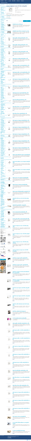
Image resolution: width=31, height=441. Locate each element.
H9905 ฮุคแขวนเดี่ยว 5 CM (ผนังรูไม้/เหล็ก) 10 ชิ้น (21, 65)
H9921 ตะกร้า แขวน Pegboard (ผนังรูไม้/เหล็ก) (20, 177)
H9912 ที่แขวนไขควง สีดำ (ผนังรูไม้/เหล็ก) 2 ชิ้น (21, 385)
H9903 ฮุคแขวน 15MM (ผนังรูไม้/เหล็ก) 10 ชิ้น (20, 51)
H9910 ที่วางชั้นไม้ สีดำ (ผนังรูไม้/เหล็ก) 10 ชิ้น (20, 370)
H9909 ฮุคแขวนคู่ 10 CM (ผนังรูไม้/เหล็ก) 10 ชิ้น (21, 92)
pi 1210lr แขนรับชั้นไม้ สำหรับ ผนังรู (19, 430)
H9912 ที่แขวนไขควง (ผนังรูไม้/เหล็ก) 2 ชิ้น (20, 113)
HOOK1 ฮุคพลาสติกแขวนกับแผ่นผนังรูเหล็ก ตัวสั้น (21, 218)
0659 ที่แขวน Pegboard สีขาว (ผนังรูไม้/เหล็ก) (20, 264)
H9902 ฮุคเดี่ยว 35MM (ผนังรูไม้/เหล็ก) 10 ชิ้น (20, 44)
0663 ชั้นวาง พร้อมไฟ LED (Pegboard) (19, 311)
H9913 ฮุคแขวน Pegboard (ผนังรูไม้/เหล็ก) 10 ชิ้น (21, 120)
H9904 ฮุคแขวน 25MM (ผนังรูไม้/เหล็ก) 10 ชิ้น (20, 58)
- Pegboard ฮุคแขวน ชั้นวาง (12, 4)
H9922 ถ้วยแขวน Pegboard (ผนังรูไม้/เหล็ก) (20, 184)
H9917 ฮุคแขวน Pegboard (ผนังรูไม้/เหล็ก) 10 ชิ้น (21, 147)
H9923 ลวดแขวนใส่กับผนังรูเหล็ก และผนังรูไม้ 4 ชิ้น (21, 191)
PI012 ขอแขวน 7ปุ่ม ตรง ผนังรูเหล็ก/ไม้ (19, 416)
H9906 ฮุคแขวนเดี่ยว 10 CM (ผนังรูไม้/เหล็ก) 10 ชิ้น (21, 72)
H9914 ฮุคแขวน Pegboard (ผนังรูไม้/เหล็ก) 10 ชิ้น (21, 127)
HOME (7, 4)
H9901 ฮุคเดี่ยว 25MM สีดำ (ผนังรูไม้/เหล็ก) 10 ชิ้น (21, 323)
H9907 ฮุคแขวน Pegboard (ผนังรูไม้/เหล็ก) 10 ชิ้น (21, 79)
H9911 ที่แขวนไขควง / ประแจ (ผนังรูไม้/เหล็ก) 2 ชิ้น (21, 106)
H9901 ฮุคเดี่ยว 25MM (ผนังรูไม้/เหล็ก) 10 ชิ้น (20, 37)
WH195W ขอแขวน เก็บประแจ (18, 24)
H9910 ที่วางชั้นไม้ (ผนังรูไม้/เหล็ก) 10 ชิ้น (19, 99)
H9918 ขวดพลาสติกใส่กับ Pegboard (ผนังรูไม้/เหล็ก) (21, 154)
